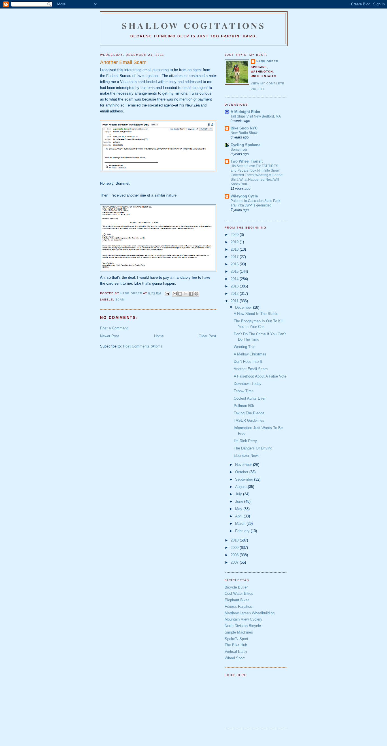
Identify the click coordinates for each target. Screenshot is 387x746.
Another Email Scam (251, 369)
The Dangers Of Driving (253, 448)
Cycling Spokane (245, 145)
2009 (235, 547)
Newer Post (109, 336)
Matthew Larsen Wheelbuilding (250, 613)
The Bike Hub (236, 645)
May (239, 509)
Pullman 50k (244, 406)
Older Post (207, 336)
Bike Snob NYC (244, 128)
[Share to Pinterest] (196, 294)
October (242, 472)
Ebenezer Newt (246, 455)
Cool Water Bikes (239, 593)
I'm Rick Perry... (247, 441)
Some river (239, 150)
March (240, 523)
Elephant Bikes (237, 600)
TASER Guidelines (249, 420)
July (239, 494)
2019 (235, 242)
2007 (235, 562)
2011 (235, 301)
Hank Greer (267, 61)
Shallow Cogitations (194, 25)
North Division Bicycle (243, 626)
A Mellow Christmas (250, 354)
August (241, 487)
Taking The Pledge (249, 413)
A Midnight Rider (245, 112)
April (239, 516)
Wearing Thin (244, 347)
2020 (235, 235)
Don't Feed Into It (248, 361)
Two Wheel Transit (247, 161)
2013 (235, 286)
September (244, 479)
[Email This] (175, 294)
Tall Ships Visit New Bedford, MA (256, 116)
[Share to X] (185, 294)
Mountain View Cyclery (243, 619)
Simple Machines (239, 632)
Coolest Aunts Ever (249, 398)
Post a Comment (114, 328)
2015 (235, 271)
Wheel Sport (235, 658)
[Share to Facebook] (191, 294)
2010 (235, 540)
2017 (235, 257)
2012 (235, 293)
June (239, 501)
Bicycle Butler (236, 587)
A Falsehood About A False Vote (260, 376)
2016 (235, 264)
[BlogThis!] (180, 294)
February (243, 531)
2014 (235, 279)
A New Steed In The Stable (256, 314)
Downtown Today (247, 383)
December (244, 307)
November (244, 464)
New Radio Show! (244, 133)
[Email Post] (167, 293)
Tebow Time (244, 391)
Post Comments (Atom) (142, 346)
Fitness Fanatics (238, 606)
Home (159, 336)
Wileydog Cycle (244, 196)
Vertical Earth (236, 651)
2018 (235, 249)
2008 (235, 555)
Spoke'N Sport (236, 639)
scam (120, 299)
